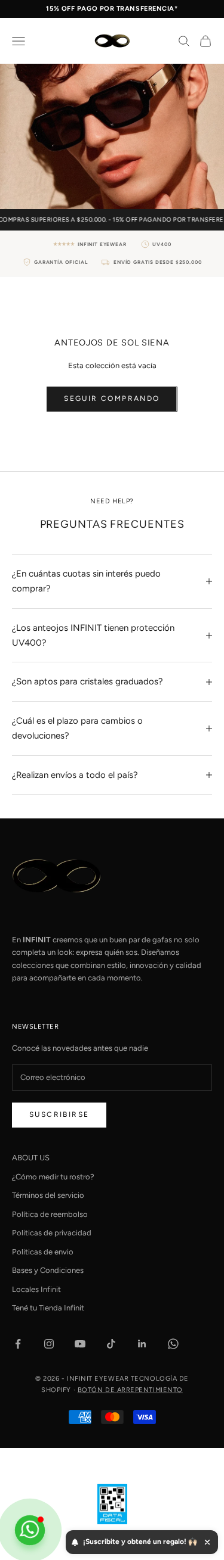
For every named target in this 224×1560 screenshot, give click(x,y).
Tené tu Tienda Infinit (48, 1307)
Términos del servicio (48, 1195)
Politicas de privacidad (51, 1232)
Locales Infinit (36, 1289)
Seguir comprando (111, 398)
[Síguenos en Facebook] (18, 1344)
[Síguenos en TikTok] (111, 1344)
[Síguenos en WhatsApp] (173, 1344)
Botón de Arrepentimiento (130, 1390)
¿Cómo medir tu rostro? (53, 1176)
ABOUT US (31, 1157)
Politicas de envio (42, 1251)
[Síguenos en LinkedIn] (142, 1344)
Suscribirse (59, 1114)
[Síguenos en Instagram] (49, 1344)
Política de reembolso (50, 1214)
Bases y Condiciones (48, 1270)
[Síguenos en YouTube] (80, 1344)
